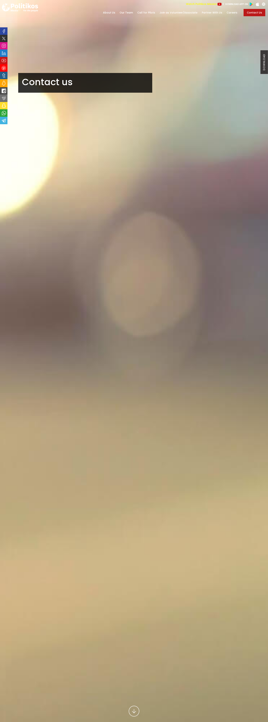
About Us (109, 12)
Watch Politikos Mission (201, 4)
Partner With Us (212, 12)
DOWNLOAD (264, 62)
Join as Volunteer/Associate (178, 12)
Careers (232, 12)
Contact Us (254, 12)
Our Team (126, 12)
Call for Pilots (146, 12)
